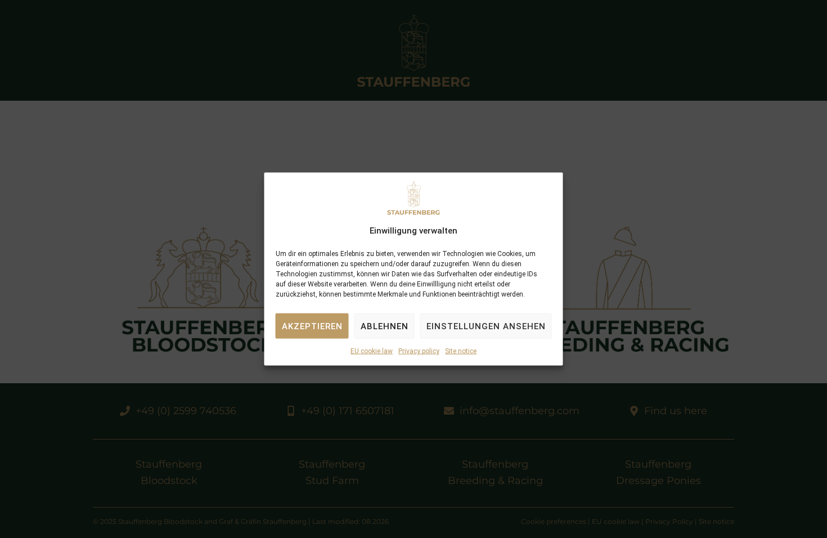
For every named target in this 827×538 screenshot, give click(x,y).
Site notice (461, 351)
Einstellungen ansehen (486, 326)
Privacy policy (418, 351)
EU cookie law (371, 351)
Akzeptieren (312, 326)
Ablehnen (384, 326)
